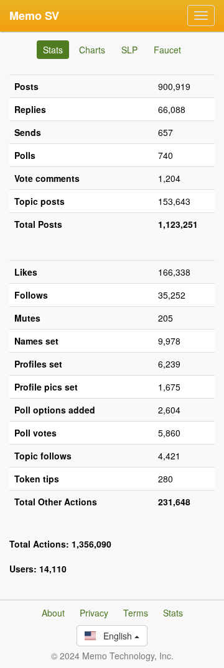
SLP (129, 49)
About (53, 613)
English (115, 636)
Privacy (94, 613)
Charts (92, 49)
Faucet (167, 49)
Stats (53, 49)
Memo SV (34, 15)
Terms (135, 613)
